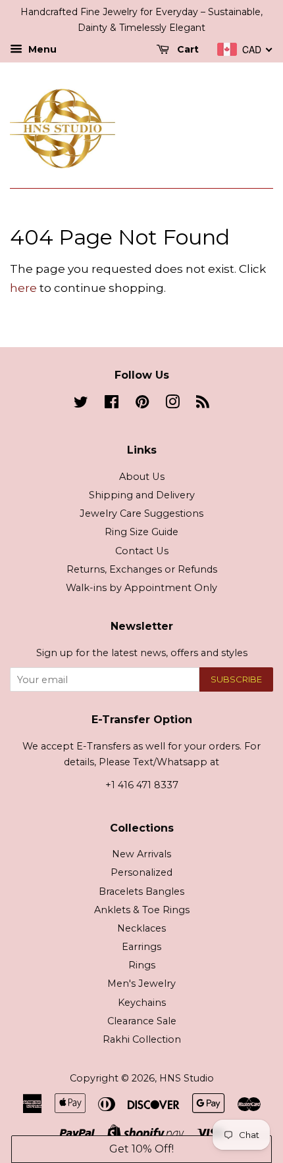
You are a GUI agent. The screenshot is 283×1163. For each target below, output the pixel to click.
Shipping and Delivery (142, 495)
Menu (41, 49)
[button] (141, 1149)
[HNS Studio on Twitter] (81, 404)
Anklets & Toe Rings (142, 910)
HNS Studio (186, 1078)
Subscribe (236, 679)
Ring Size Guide (141, 532)
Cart (186, 49)
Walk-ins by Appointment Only (141, 588)
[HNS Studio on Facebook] (111, 404)
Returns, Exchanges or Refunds (141, 569)
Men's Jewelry (141, 983)
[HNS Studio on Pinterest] (142, 404)
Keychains (142, 1003)
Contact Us (141, 551)
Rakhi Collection (142, 1039)
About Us (142, 477)
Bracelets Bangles (141, 891)
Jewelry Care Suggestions (141, 513)
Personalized (141, 872)
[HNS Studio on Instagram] (172, 404)
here (23, 288)
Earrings (141, 947)
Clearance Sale (141, 1021)
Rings (141, 965)
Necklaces (141, 928)
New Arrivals (141, 854)
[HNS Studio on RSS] (202, 404)
